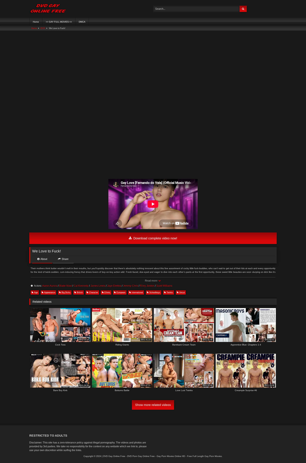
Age (36, 292)
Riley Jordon (147, 285)
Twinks (170, 292)
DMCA (82, 22)
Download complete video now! (154, 238)
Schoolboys (154, 292)
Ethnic (107, 292)
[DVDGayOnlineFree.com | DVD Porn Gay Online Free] (48, 9)
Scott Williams (164, 285)
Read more (151, 280)
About (43, 259)
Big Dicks (66, 292)
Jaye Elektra (114, 285)
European (121, 292)
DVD (43, 28)
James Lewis (97, 285)
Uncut (182, 292)
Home (36, 22)
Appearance (49, 292)
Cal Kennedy (81, 285)
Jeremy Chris (130, 285)
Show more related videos (153, 405)
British (80, 292)
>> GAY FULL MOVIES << (59, 22)
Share (65, 259)
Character (93, 292)
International (137, 292)
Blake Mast (65, 285)
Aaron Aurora (49, 285)
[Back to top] (296, 453)
